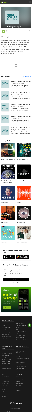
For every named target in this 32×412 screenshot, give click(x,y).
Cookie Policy (15, 406)
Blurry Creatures (21, 222)
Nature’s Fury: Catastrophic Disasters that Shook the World (8, 160)
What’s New (4, 379)
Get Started (16, 279)
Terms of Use (24, 406)
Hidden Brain (4, 202)
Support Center (5, 376)
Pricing (3, 325)
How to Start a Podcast (21, 348)
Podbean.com (21, 411)
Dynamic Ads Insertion (7, 353)
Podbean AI (4, 338)
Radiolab (19, 202)
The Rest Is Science (22, 242)
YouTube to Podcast (21, 339)
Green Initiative (19, 385)
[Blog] (17, 403)
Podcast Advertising (6, 350)
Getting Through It (14, 27)
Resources (4, 394)
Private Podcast (5, 329)
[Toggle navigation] (30, 2)
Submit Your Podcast (7, 359)
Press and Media (20, 383)
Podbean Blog (19, 379)
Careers (18, 381)
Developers (4, 396)
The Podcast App (6, 332)
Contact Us (18, 390)
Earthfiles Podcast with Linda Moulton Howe (7, 181)
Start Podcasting (20, 323)
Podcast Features (6, 323)
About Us (18, 376)
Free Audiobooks (6, 366)
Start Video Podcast (21, 325)
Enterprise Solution (6, 327)
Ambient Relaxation (6, 368)
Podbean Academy (6, 385)
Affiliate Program (20, 388)
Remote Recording (6, 336)
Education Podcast (20, 342)
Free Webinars (5, 381)
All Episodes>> (27, 76)
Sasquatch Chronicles (22, 181)
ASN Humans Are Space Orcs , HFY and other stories (23, 160)
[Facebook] (11, 403)
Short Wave (4, 242)
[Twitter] (14, 403)
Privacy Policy (6, 406)
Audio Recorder (5, 334)
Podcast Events (5, 383)
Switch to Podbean (6, 361)
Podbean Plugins (6, 363)
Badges (3, 391)
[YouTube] (20, 403)
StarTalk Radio (4, 222)
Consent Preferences (15, 408)
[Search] (26, 2)
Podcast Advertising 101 (21, 366)
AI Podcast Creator (20, 335)
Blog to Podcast (20, 337)
